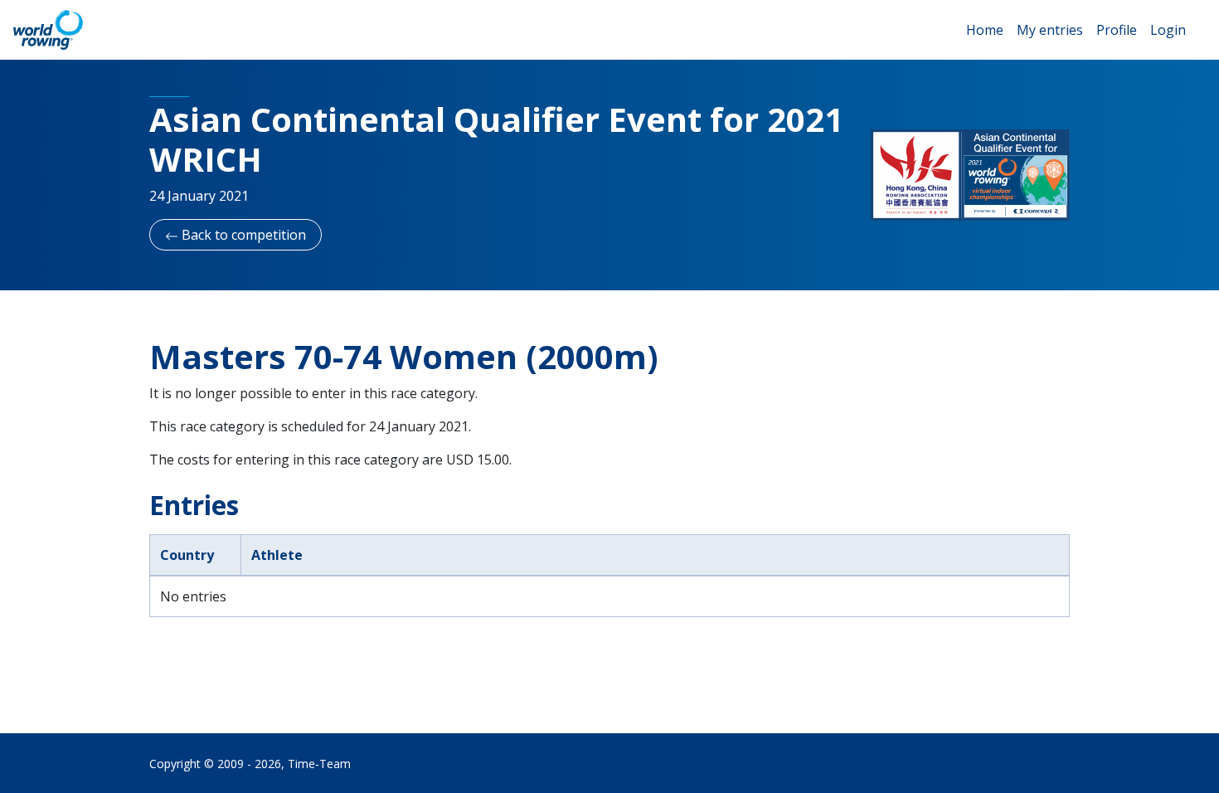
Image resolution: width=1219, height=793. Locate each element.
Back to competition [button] (242, 235)
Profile (1116, 30)
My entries (1050, 30)
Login (1168, 30)
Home (984, 30)
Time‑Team (319, 763)
